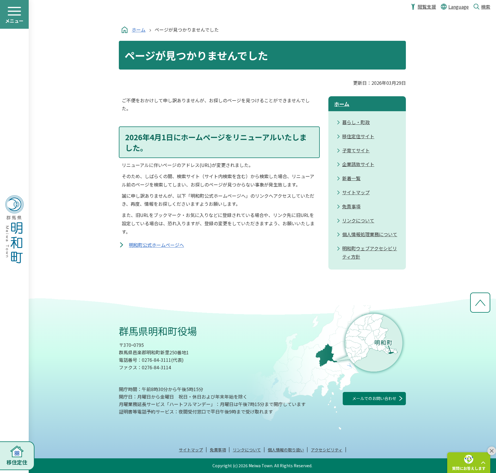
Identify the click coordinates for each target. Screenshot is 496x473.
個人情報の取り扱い (286, 450)
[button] (468, 462)
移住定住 (17, 462)
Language (458, 6)
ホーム (139, 29)
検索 (485, 6)
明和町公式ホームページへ (156, 244)
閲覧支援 (427, 6)
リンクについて (247, 450)
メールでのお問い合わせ (374, 398)
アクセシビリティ (326, 450)
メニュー (14, 20)
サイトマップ (191, 450)
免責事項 (218, 450)
